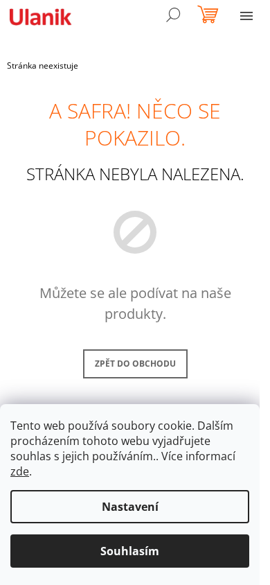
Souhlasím (129, 551)
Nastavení (130, 506)
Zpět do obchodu (135, 363)
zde (19, 471)
